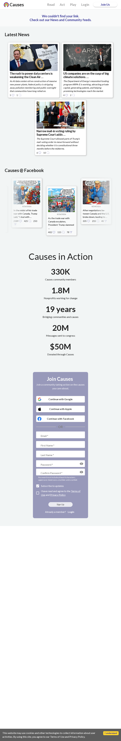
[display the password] (81, 464)
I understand (111, 733)
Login (71, 511)
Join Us (105, 4)
